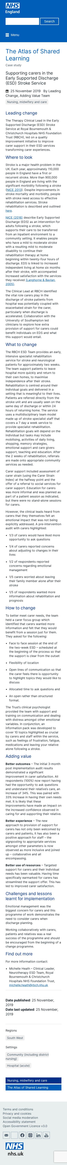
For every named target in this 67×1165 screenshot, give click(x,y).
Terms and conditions (18, 1109)
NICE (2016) (14, 217)
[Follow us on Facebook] (22, 1138)
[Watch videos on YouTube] (46, 1138)
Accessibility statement (19, 1122)
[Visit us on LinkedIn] (38, 1138)
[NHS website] (14, 1154)
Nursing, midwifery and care (27, 1080)
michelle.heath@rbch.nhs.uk (28, 985)
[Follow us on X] (14, 1138)
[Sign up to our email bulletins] (6, 1138)
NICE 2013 (14, 190)
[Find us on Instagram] (30, 1138)
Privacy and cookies (17, 1113)
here (9, 210)
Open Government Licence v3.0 (25, 1126)
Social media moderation (20, 1117)
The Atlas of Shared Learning (27, 1087)
